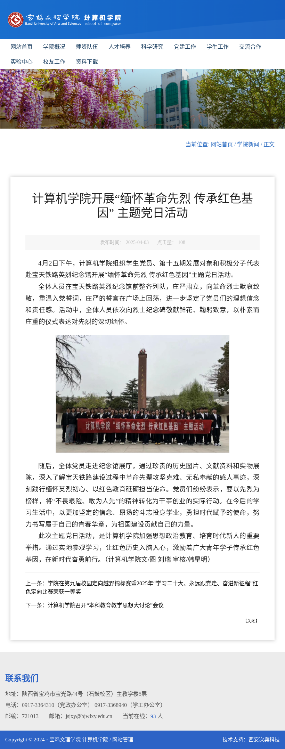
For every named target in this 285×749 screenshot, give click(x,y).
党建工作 (185, 47)
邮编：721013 (22, 716)
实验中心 (21, 62)
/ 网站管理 (121, 739)
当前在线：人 (143, 716)
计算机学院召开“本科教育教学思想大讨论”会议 (106, 605)
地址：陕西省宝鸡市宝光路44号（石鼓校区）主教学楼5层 (76, 694)
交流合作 (250, 47)
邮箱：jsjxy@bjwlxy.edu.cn (80, 716)
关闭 (251, 621)
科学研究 (152, 47)
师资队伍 (87, 47)
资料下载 (87, 62)
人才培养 (119, 47)
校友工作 (54, 62)
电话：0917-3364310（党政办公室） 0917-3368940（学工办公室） (85, 705)
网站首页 (21, 47)
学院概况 (54, 47)
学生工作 (217, 47)
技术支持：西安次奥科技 (251, 739)
